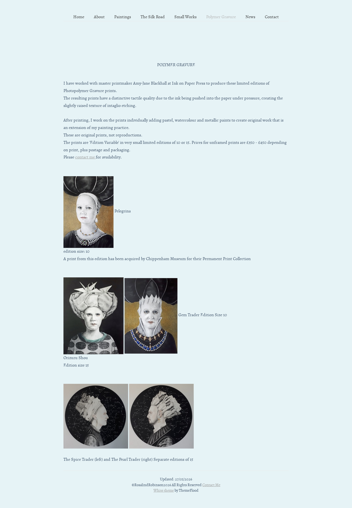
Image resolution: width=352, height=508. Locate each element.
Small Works (185, 17)
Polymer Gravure (221, 17)
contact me (85, 157)
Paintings (122, 17)
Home (78, 17)
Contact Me (211, 485)
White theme (163, 490)
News (250, 17)
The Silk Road (153, 17)
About (99, 17)
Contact (272, 17)
